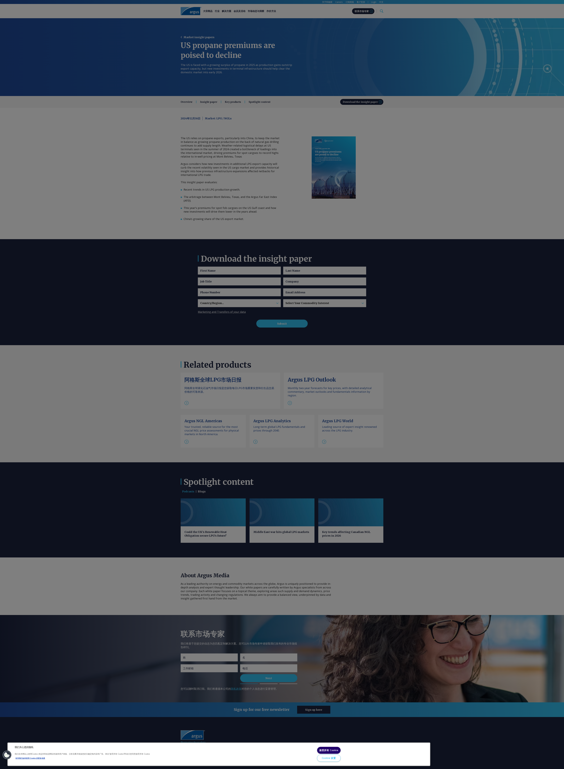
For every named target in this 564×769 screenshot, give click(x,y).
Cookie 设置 (329, 758)
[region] (218, 754)
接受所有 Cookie (328, 750)
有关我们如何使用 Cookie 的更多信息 (30, 758)
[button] (7, 755)
